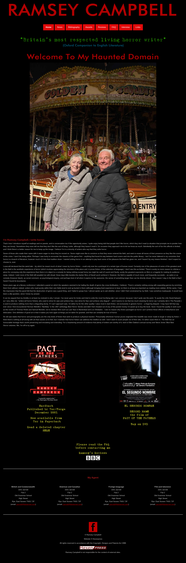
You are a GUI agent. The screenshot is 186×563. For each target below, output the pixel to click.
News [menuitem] (59, 27)
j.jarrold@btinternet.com (25, 504)
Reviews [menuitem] (102, 27)
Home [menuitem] (48, 27)
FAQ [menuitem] (114, 27)
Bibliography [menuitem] (74, 27)
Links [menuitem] (138, 27)
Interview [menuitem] (126, 27)
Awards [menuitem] (88, 27)
